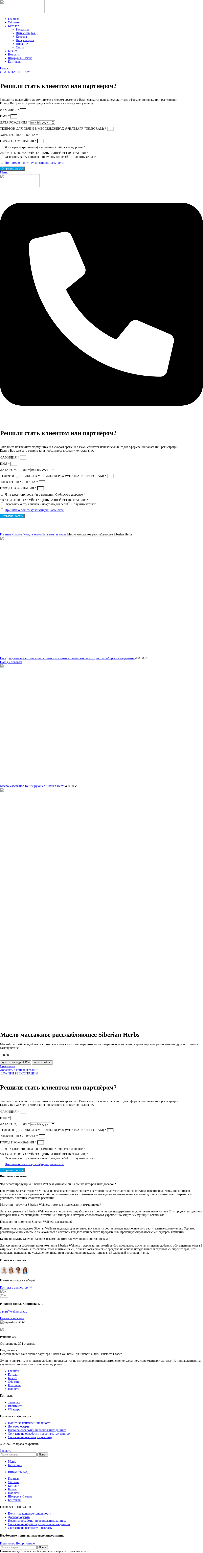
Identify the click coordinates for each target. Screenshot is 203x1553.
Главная (5, 534)
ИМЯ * (5, 116)
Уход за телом (32, 534)
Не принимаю (25, 1543)
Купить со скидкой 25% (16, 1062)
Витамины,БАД (26, 33)
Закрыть (5, 1450)
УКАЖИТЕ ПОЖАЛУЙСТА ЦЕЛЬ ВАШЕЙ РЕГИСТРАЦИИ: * (44, 152)
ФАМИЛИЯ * (10, 110)
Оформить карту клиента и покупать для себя (36, 156)
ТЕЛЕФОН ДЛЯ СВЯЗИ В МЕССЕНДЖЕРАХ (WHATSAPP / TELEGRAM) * (53, 128)
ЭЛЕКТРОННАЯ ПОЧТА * (19, 134)
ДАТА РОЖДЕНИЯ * (15, 122)
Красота (21, 36)
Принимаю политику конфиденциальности (34, 162)
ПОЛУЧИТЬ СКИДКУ (126, 521)
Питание (22, 43)
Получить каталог (83, 156)
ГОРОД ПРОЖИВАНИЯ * (18, 141)
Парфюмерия (25, 40)
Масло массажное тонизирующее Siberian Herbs (32, 786)
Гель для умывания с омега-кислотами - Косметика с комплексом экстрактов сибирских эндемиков (67, 658)
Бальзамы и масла (54, 534)
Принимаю (8, 1543)
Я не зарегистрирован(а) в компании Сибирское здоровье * (45, 147)
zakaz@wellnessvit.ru (13, 1311)
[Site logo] (22, 12)
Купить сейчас (42, 1062)
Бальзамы (22, 29)
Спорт (20, 47)
